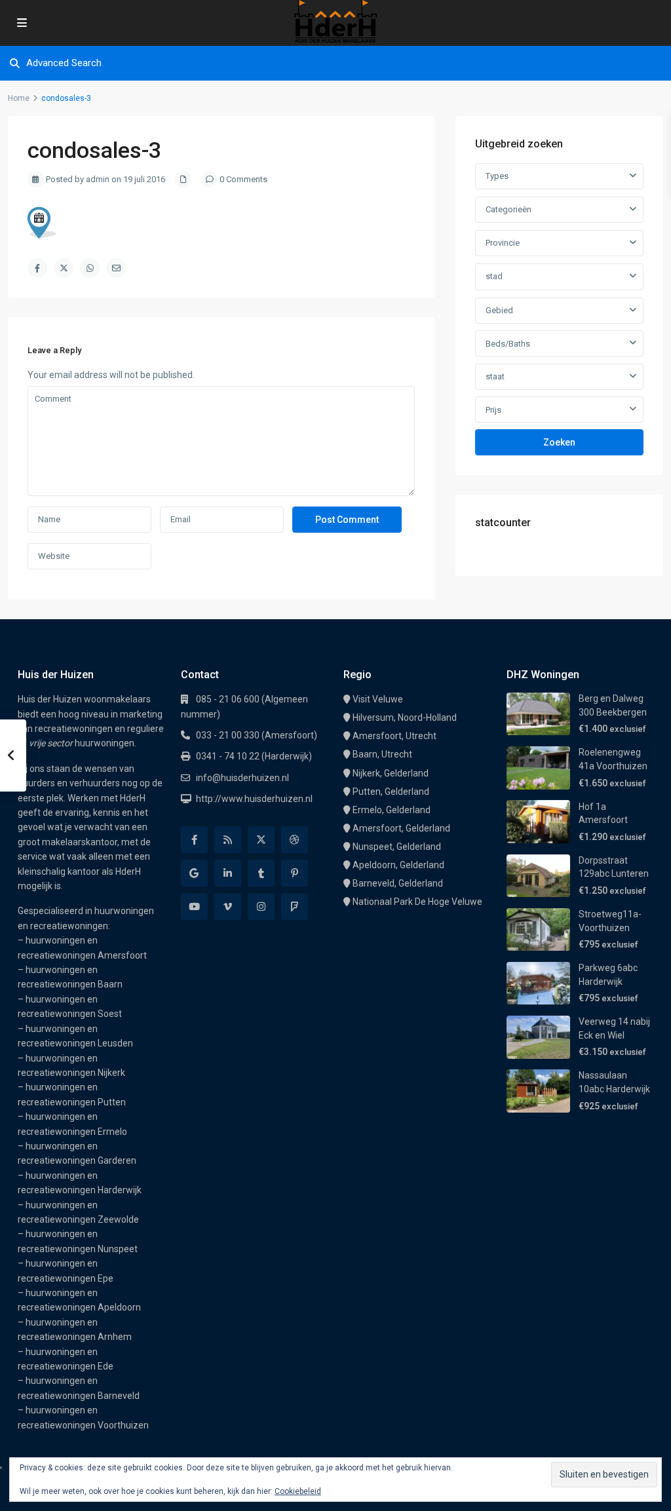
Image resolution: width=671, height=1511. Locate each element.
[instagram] (261, 906)
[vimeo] (227, 906)
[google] (194, 873)
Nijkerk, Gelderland (391, 773)
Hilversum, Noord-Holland (405, 717)
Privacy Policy (345, 1490)
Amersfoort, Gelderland (401, 828)
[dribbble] (294, 839)
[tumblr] (261, 873)
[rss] (227, 839)
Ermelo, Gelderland (392, 810)
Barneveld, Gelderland (398, 883)
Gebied (499, 310)
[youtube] (194, 906)
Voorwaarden (403, 1490)
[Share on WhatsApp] (90, 268)
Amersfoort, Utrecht (394, 736)
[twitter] (261, 839)
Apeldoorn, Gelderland (398, 865)
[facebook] (194, 839)
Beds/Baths (508, 344)
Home (18, 98)
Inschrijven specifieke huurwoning (503, 1490)
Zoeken (559, 442)
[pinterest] (294, 873)
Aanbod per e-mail (613, 1490)
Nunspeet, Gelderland (397, 846)
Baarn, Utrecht (382, 754)
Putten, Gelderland (391, 791)
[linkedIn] (227, 873)
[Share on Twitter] (63, 268)
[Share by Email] (116, 268)
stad (494, 276)
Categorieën (508, 209)
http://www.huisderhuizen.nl (254, 799)
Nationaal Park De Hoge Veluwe (417, 901)
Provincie (503, 243)
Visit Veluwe (378, 699)
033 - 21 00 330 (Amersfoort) (256, 735)
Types (497, 176)
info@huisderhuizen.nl (242, 778)
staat (495, 376)
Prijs (493, 410)
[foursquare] (294, 906)
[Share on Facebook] (37, 268)
